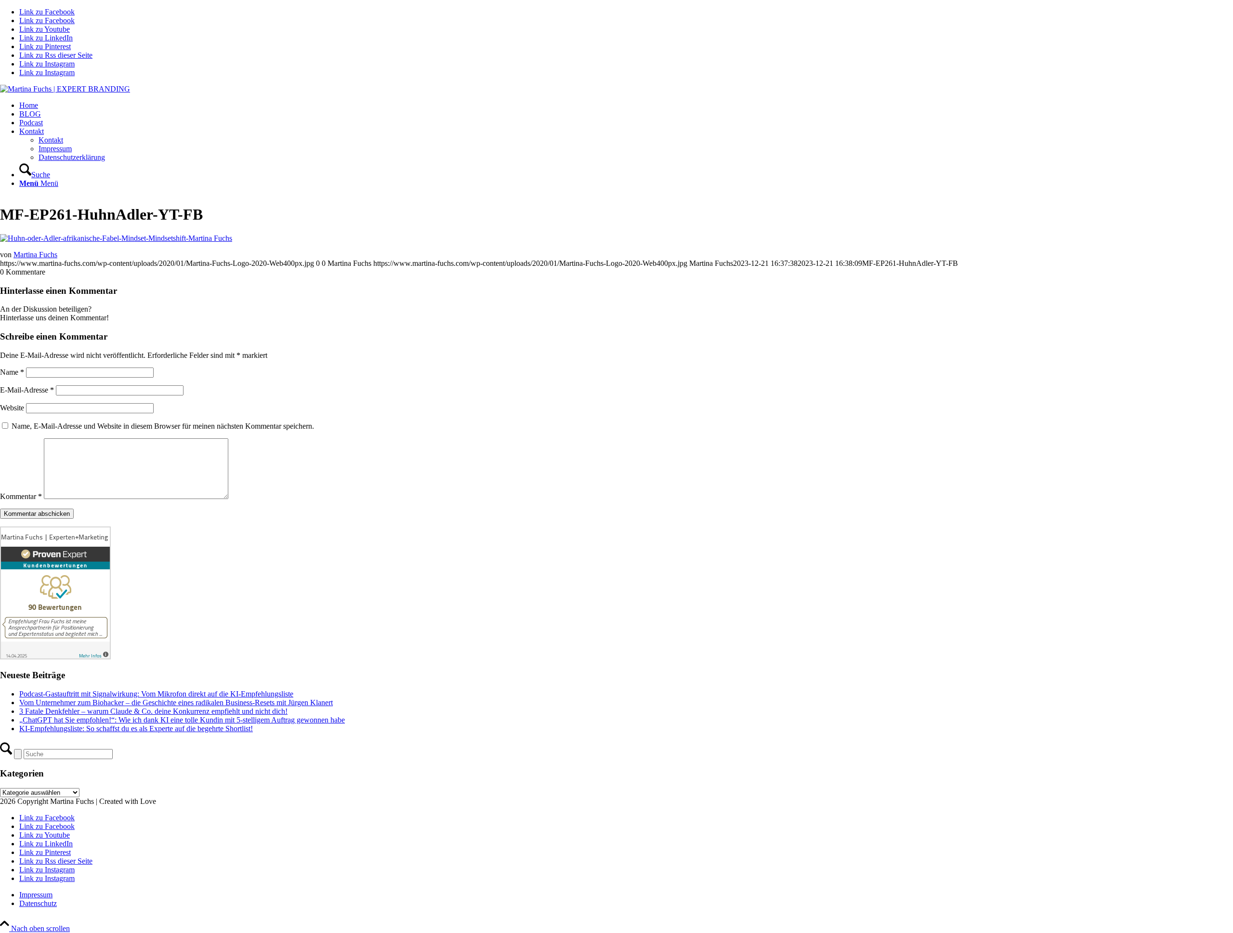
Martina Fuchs (35, 254)
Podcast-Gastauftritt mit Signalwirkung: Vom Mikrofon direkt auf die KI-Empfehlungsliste (156, 694)
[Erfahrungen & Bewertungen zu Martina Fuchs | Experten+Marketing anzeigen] (55, 657)
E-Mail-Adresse (27, 390)
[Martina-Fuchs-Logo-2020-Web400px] (65, 89)
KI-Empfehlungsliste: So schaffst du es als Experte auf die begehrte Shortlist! (136, 728)
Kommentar (21, 496)
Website (12, 408)
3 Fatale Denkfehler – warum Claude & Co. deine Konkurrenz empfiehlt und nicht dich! (153, 711)
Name (12, 372)
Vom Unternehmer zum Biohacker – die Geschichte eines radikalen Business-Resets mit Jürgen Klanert (176, 702)
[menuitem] (626, 105)
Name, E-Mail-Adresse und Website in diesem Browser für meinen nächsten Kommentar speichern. (163, 426)
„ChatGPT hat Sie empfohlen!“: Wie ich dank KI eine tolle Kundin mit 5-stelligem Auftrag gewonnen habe (182, 720)
